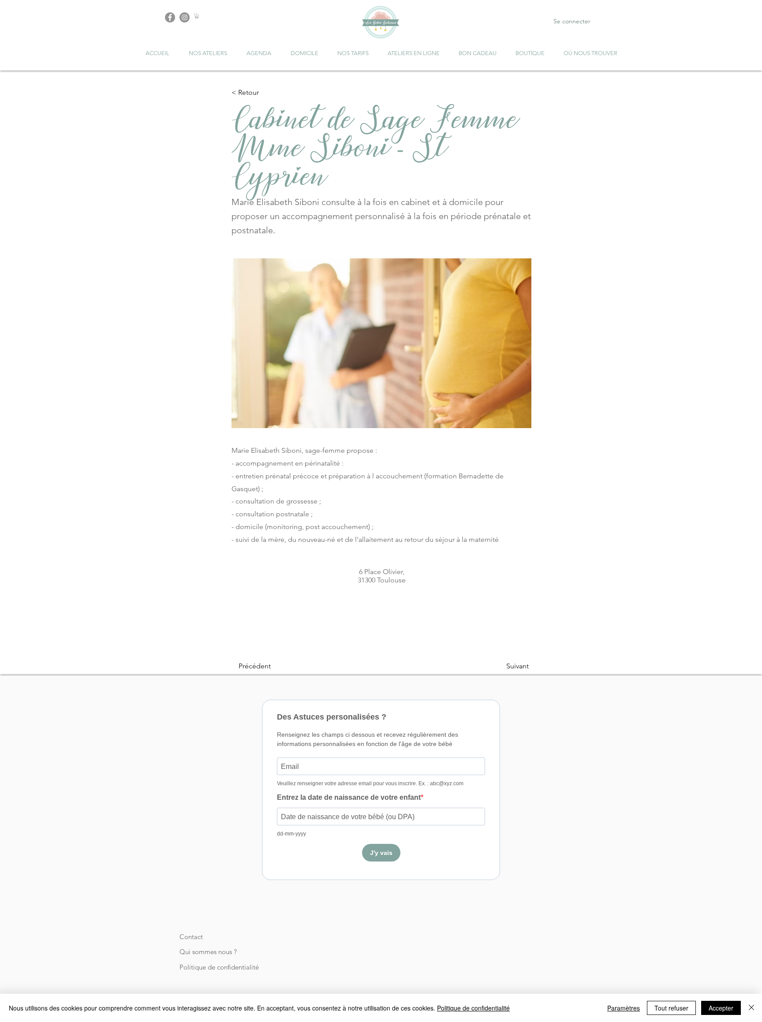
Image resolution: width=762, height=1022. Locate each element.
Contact (191, 936)
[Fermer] (751, 1008)
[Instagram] (184, 17)
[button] (197, 16)
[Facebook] (170, 17)
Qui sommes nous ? (208, 951)
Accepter (721, 1007)
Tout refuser (671, 1007)
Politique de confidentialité (219, 967)
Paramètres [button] (623, 1007)
